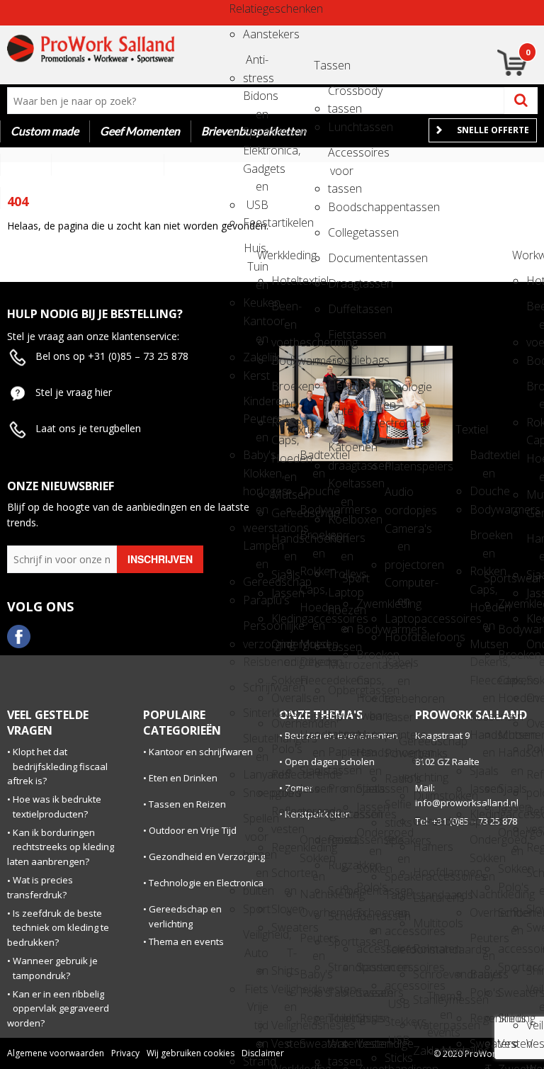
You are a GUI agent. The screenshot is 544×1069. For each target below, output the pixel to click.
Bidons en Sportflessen (255, 100)
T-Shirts (284, 957)
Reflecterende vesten (284, 815)
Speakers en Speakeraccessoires (397, 844)
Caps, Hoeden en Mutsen (284, 444)
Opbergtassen (340, 690)
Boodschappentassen (340, 207)
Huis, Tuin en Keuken (255, 252)
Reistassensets (340, 839)
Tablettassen (340, 992)
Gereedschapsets (425, 821)
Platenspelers (397, 466)
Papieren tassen (340, 756)
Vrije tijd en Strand (255, 1011)
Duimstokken (425, 795)
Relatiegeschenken (241, 8)
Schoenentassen (340, 890)
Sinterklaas (255, 712)
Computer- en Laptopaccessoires (397, 587)
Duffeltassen (340, 309)
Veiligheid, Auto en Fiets (255, 939)
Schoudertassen (340, 916)
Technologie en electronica (383, 391)
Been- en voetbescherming (284, 310)
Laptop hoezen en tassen (340, 596)
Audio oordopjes (397, 496)
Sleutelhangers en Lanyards (255, 742)
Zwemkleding (369, 603)
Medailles (454, 1050)
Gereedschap (284, 513)
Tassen (326, 65)
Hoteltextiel (284, 280)
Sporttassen (340, 941)
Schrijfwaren (255, 687)
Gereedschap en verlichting (411, 745)
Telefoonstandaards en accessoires (397, 953)
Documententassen (340, 258)
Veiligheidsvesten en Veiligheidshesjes (284, 993)
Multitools (425, 923)
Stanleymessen (425, 999)
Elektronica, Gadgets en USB (255, 154)
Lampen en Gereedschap (255, 550)
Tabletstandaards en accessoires (397, 899)
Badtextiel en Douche (312, 459)
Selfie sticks (397, 808)
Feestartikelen (255, 222)
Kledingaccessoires (284, 618)
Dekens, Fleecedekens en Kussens (312, 666)
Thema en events (440, 1000)
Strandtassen (340, 967)
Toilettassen (340, 1018)
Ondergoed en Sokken (284, 648)
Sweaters (284, 927)
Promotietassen (340, 788)
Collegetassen (340, 232)
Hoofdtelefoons (397, 637)
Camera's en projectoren (397, 533)
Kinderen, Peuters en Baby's (255, 405)
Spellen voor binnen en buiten (255, 822)
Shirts (369, 1018)
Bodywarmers (284, 360)
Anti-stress (255, 64)
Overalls (284, 698)
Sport (255, 909)
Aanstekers (255, 34)
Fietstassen (340, 334)
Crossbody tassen (340, 95)
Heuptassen (340, 385)
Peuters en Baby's (312, 942)
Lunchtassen (340, 127)
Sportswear (496, 578)
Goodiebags (340, 360)
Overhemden (284, 723)
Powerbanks (397, 753)
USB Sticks (397, 1044)
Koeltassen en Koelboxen (340, 487)
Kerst (255, 375)
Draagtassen (340, 283)
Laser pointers (397, 721)
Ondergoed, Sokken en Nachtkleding (312, 844)
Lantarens (425, 897)
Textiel (298, 429)
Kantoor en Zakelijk (255, 325)
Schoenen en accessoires (369, 917)
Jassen (284, 593)
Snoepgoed (255, 793)
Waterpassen (425, 1025)
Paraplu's (255, 600)
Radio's (397, 778)
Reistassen (340, 814)
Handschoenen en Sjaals (284, 543)
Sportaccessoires (369, 967)
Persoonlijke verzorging (255, 630)
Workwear (525, 255)
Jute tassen (340, 415)
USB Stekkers (397, 1008)
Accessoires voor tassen (340, 157)
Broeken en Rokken (284, 390)
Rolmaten (425, 948)
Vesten (284, 1043)
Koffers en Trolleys (340, 542)
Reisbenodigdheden (255, 661)
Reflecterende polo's (284, 779)
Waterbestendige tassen (340, 1048)
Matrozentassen (340, 664)
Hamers (425, 846)
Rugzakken (340, 865)
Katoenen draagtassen (340, 451)
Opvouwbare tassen (340, 720)
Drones (397, 440)
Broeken (369, 654)
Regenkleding (284, 847)
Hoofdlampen (425, 872)
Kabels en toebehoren (397, 667)
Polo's (284, 749)
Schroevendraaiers (425, 974)
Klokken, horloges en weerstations (255, 477)
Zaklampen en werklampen (425, 1055)
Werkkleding (270, 255)
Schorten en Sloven (284, 877)
